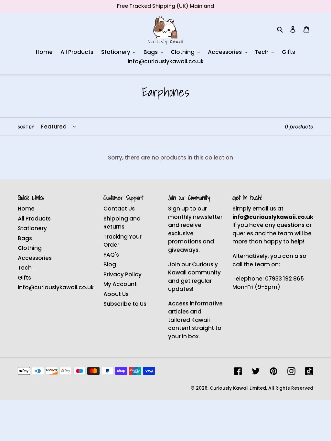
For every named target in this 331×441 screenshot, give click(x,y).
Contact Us (119, 208)
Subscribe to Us (124, 304)
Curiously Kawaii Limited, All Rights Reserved (261, 388)
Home (26, 208)
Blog (109, 264)
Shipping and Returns (122, 223)
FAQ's (111, 255)
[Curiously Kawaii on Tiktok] (309, 371)
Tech (25, 268)
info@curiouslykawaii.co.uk (56, 287)
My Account (120, 284)
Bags (25, 238)
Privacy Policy (122, 274)
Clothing (30, 248)
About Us (116, 294)
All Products (34, 218)
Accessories (35, 258)
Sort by (26, 127)
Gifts (24, 278)
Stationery (32, 228)
